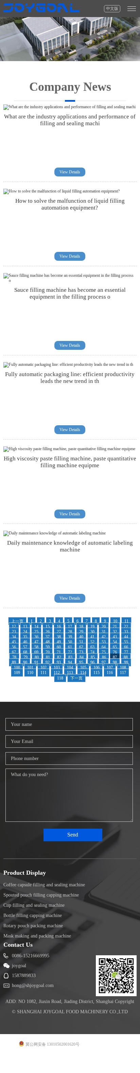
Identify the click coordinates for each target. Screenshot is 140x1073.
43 (115, 636)
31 (104, 631)
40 (81, 636)
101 (30, 667)
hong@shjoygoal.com (33, 985)
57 (25, 647)
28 (70, 631)
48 (48, 642)
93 (59, 662)
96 (92, 662)
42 (104, 636)
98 (115, 662)
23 (14, 631)
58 (36, 647)
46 (25, 642)
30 (92, 631)
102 (43, 667)
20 (104, 626)
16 (59, 626)
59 (48, 647)
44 (126, 636)
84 (82, 657)
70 (48, 652)
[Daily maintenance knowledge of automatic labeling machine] (54, 533)
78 (14, 657)
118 (60, 678)
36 (36, 636)
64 (104, 647)
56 (14, 647)
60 (59, 647)
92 (48, 662)
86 (104, 657)
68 (25, 652)
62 (81, 647)
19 (92, 626)
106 (96, 667)
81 (48, 657)
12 (14, 626)
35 (25, 636)
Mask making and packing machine (37, 936)
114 (83, 672)
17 (70, 626)
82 (59, 657)
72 (70, 652)
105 (83, 667)
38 (59, 636)
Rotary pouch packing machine (33, 925)
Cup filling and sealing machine (34, 905)
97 (104, 662)
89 (14, 662)
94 (70, 662)
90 (25, 662)
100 (17, 667)
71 (59, 652)
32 (115, 631)
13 (25, 626)
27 (59, 631)
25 (36, 631)
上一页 (17, 621)
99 (126, 662)
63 (92, 647)
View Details (69, 172)
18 (81, 626)
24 (25, 631)
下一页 (76, 678)
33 (126, 631)
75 (104, 652)
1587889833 (24, 975)
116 (110, 672)
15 (48, 626)
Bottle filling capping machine (32, 915)
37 (48, 636)
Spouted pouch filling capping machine (41, 895)
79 (25, 657)
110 (30, 672)
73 (81, 652)
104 (70, 667)
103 (57, 667)
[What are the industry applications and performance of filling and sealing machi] (69, 106)
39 (70, 636)
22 (126, 626)
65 (115, 647)
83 (70, 657)
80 (37, 657)
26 (48, 631)
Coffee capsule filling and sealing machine (44, 884)
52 (92, 642)
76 (115, 652)
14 (36, 626)
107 (110, 667)
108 (123, 667)
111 (43, 672)
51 (81, 642)
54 (115, 642)
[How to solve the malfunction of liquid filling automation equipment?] (61, 191)
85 (93, 657)
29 (81, 631)
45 (14, 642)
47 (36, 642)
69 (36, 652)
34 (14, 636)
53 (104, 642)
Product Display (24, 872)
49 (59, 642)
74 (92, 652)
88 (126, 657)
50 (70, 642)
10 (115, 621)
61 (70, 647)
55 (126, 642)
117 (123, 672)
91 (36, 662)
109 (17, 672)
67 (14, 652)
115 (96, 672)
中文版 (112, 8)
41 (92, 636)
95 (81, 662)
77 (126, 652)
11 (126, 621)
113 (70, 672)
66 (126, 647)
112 (57, 672)
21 (115, 626)
